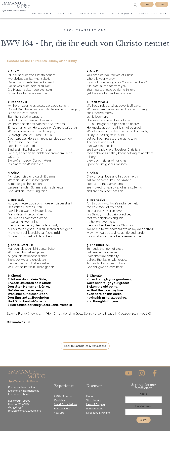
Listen (162, 4)
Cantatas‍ (59, 400)
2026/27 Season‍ (64, 396)
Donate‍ (90, 396)
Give (147, 4)
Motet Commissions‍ (65, 404)
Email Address (143, 406)
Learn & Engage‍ (95, 404)
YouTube (59, 412)
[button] (42, 13)
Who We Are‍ (93, 400)
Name (143, 394)
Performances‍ (94, 408)
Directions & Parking (98, 412)
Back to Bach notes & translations (85, 346)
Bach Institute (62, 408)
